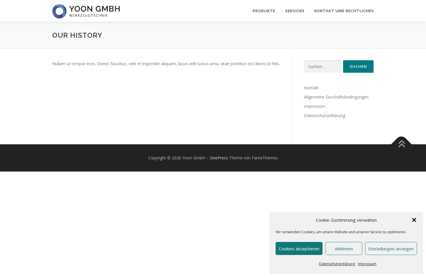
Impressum (367, 263)
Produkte (264, 11)
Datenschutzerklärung (337, 263)
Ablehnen (344, 249)
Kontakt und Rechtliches (344, 11)
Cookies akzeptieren (299, 249)
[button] (414, 220)
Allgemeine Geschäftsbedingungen (336, 97)
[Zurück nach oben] (401, 144)
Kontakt (311, 87)
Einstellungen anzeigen (391, 249)
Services (295, 11)
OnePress (219, 158)
